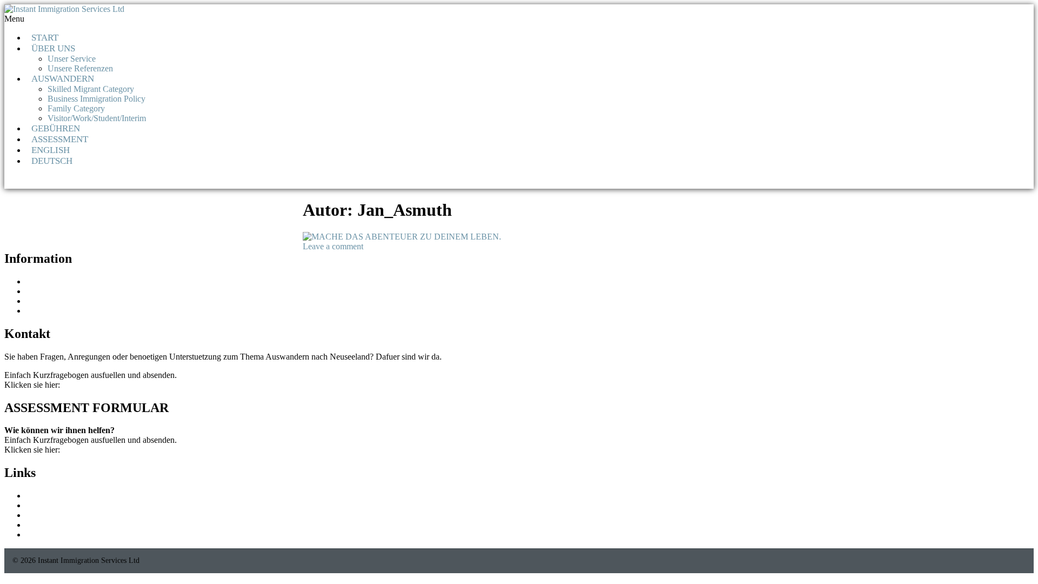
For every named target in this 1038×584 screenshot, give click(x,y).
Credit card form (54, 281)
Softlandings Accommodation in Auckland (98, 515)
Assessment (59, 139)
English (50, 150)
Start (44, 37)
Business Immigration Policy (96, 98)
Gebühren (55, 128)
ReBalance (44, 495)
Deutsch (51, 161)
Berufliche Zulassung (62, 310)
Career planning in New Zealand (82, 524)
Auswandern (62, 79)
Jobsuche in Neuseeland (67, 301)
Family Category (76, 108)
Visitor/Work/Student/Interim (97, 118)
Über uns (53, 48)
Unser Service (72, 58)
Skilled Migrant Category (91, 89)
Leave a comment (333, 246)
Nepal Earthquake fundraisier (76, 291)
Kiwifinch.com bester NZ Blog (79, 505)
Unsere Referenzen (80, 68)
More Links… (50, 534)
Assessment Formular (99, 384)
